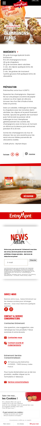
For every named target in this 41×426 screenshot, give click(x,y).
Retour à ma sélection (13, 26)
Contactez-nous (15, 337)
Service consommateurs (18, 382)
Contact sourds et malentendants (16, 344)
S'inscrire (33, 260)
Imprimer (32, 154)
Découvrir (28, 196)
